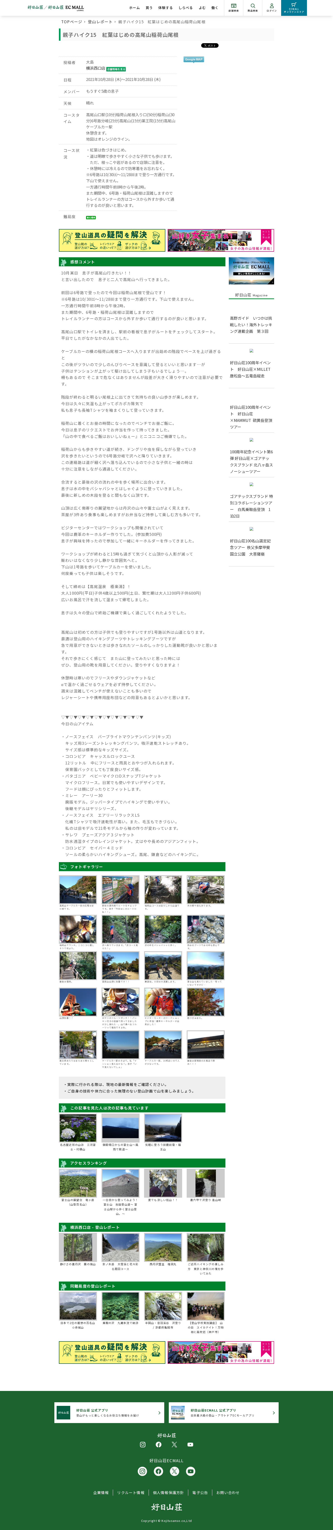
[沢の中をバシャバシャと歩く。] (163, 929)
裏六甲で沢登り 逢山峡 (205, 1200)
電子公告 (200, 1492)
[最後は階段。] (78, 965)
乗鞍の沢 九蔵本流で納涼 (120, 1323)
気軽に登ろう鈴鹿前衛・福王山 (163, 1147)
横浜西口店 (95, 68)
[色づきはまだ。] (206, 1002)
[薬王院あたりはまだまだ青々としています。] (78, 1044)
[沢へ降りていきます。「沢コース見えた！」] (120, 929)
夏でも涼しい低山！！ (163, 1200)
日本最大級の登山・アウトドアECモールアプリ (222, 1412)
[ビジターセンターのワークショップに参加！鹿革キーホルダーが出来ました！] (163, 1002)
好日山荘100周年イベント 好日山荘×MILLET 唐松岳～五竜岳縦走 (252, 369)
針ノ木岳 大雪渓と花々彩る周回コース (120, 1266)
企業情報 (101, 1492)
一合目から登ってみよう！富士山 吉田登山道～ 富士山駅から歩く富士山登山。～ (120, 1206)
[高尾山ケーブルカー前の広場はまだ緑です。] (78, 889)
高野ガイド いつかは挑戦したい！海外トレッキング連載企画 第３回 (251, 324)
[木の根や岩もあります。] (206, 889)
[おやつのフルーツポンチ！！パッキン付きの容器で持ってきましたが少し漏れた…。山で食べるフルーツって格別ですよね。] (120, 1002)
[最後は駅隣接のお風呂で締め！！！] (206, 1044)
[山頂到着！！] (78, 1002)
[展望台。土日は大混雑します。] (163, 965)
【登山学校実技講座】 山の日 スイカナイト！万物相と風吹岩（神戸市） (206, 1327)
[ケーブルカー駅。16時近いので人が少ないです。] (163, 1044)
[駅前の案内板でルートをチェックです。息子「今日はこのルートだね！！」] (120, 889)
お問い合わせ (228, 1492)
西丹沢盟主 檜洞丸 (163, 1264)
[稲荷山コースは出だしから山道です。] (163, 889)
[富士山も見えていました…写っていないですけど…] (206, 965)
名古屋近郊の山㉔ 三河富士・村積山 (78, 1147)
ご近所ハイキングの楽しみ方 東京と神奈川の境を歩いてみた (206, 1268)
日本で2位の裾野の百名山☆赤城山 (77, 1325)
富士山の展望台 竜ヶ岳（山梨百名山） (77, 1202)
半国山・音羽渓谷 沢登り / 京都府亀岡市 (163, 1325)
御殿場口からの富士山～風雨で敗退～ (120, 1147)
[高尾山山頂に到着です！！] (120, 965)
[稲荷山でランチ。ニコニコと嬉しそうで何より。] (78, 929)
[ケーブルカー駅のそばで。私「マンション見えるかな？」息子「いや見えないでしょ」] (120, 1044)
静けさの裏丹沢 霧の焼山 (78, 1264)
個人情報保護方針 (168, 1492)
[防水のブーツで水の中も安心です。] (206, 929)
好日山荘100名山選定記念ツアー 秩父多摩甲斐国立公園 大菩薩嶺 (250, 547)
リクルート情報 (130, 1492)
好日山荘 (251, 295)
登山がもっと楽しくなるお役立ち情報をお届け (107, 1412)
